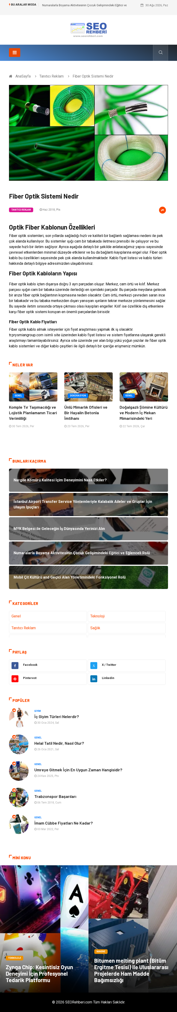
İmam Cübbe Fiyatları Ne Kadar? (63, 822)
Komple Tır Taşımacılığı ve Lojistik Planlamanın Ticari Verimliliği (33, 413)
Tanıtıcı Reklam (51, 76)
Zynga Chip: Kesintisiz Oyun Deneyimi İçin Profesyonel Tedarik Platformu (39, 973)
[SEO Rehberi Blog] (88, 29)
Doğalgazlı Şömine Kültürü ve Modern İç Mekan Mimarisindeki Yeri (144, 413)
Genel (18, 395)
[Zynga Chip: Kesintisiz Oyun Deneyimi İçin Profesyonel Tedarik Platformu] (44, 929)
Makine (101, 951)
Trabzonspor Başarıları (55, 796)
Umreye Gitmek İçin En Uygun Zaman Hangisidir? (78, 769)
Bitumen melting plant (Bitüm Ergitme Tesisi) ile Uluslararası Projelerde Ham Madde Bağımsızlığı (131, 970)
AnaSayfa (23, 76)
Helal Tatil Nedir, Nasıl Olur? (59, 743)
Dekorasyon (78, 395)
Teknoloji (97, 616)
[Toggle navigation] (14, 52)
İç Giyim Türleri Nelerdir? (56, 716)
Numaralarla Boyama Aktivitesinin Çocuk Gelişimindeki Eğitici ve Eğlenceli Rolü (94, 5)
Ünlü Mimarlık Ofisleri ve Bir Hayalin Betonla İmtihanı (85, 413)
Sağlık (95, 628)
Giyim (37, 711)
